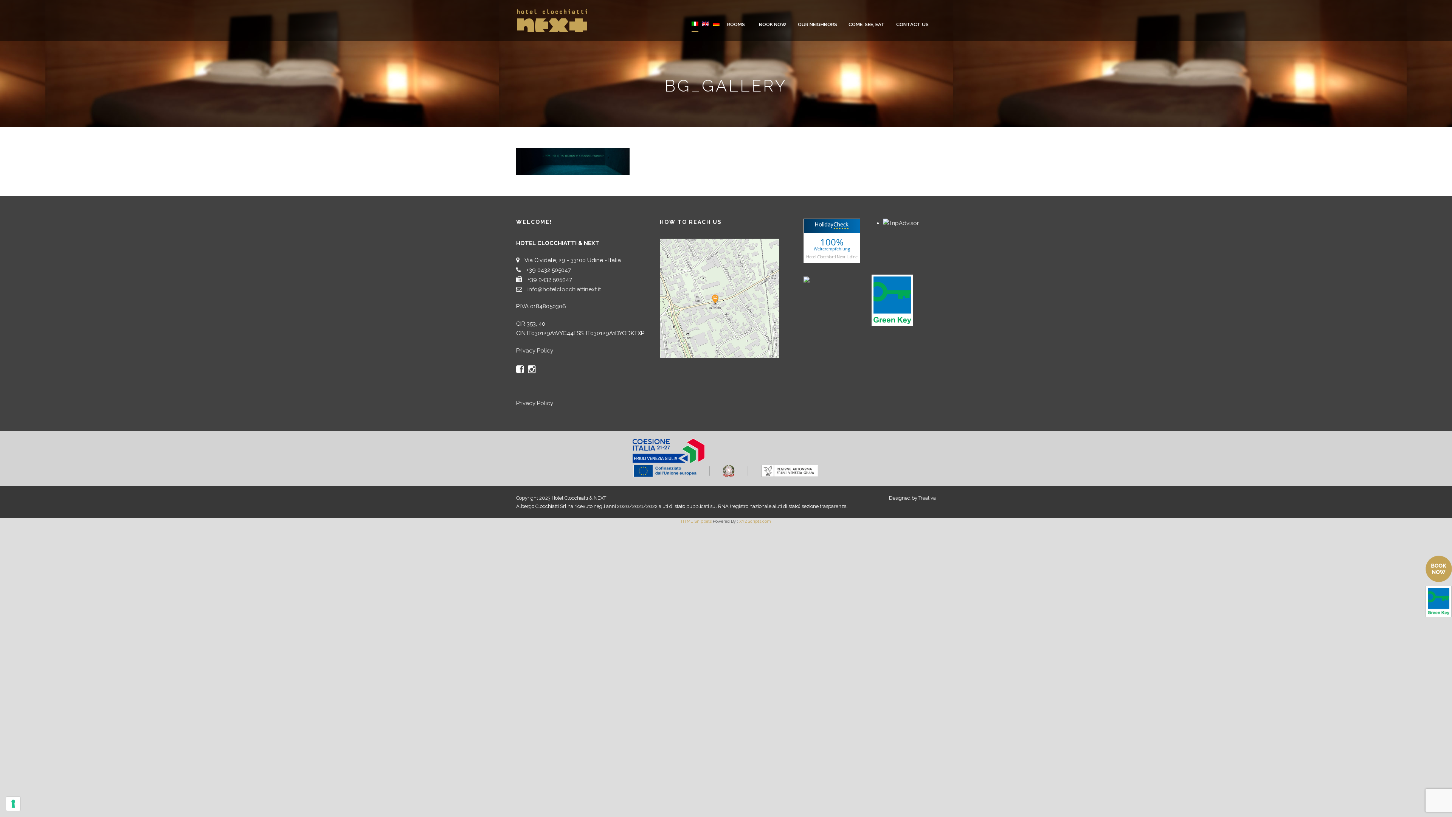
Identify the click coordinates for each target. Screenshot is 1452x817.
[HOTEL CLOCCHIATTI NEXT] (822, 279)
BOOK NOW (772, 24)
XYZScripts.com (755, 521)
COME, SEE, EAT (867, 24)
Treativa (927, 498)
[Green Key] (892, 300)
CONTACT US (912, 24)
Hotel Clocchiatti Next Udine (832, 256)
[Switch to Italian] (695, 28)
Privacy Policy (534, 350)
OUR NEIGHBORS (817, 24)
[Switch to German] (716, 28)
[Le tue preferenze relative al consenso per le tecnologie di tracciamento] (13, 804)
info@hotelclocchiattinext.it (564, 289)
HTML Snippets (696, 521)
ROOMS (736, 24)
